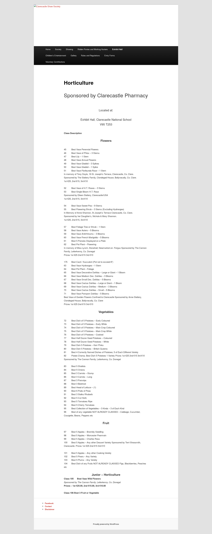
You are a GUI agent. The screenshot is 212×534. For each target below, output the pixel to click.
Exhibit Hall (117, 49)
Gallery (74, 55)
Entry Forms (109, 55)
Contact (48, 506)
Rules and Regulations (90, 55)
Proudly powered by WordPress (106, 524)
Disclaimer (49, 509)
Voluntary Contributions (55, 61)
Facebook (49, 503)
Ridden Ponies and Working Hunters (93, 49)
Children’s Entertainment (56, 55)
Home (48, 49)
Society (58, 49)
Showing (69, 49)
